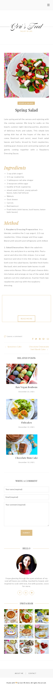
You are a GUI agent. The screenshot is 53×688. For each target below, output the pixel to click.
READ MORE (26, 318)
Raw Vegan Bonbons (26, 387)
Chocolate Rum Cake (26, 457)
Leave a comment (14, 336)
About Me (19, 673)
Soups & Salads (26, 103)
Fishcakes (26, 422)
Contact (32, 673)
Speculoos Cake (14, 347)
